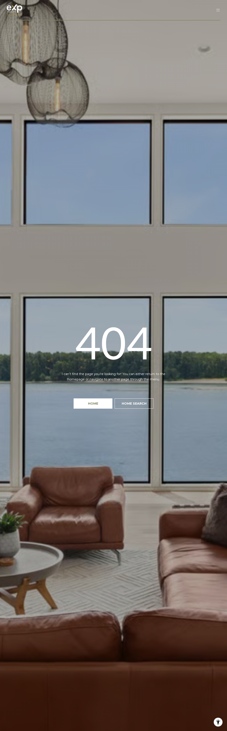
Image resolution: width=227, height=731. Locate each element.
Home (93, 404)
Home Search (134, 404)
